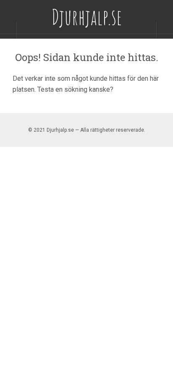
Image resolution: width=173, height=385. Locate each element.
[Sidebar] (8, 29)
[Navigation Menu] (164, 29)
